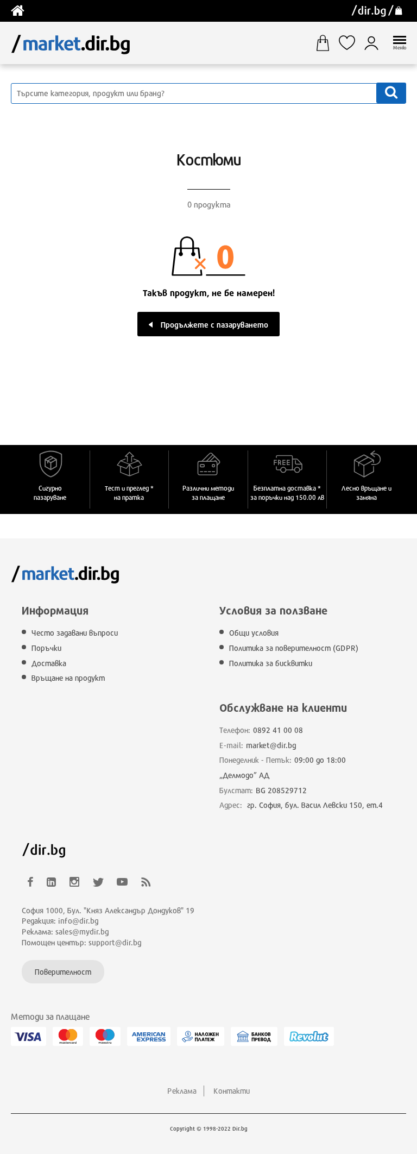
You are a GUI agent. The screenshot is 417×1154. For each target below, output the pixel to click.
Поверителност (63, 971)
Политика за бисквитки (270, 663)
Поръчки (46, 648)
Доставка (48, 663)
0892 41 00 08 (278, 730)
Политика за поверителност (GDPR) (293, 648)
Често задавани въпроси (74, 632)
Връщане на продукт (68, 677)
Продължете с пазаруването (214, 324)
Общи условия (254, 632)
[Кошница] (326, 43)
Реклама (182, 1090)
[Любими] (351, 43)
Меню (399, 48)
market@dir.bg (271, 745)
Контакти (231, 1090)
